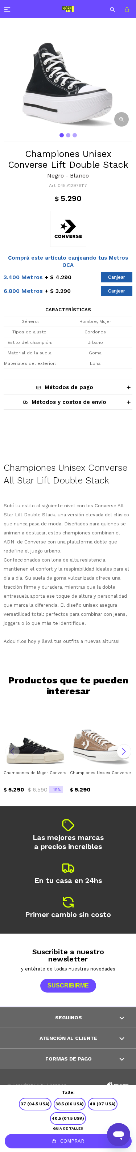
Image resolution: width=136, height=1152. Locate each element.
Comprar (72, 1141)
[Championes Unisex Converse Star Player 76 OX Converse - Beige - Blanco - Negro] (101, 735)
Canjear (116, 277)
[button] (112, 9)
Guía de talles (68, 1128)
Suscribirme (68, 985)
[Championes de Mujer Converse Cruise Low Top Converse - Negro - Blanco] (35, 735)
